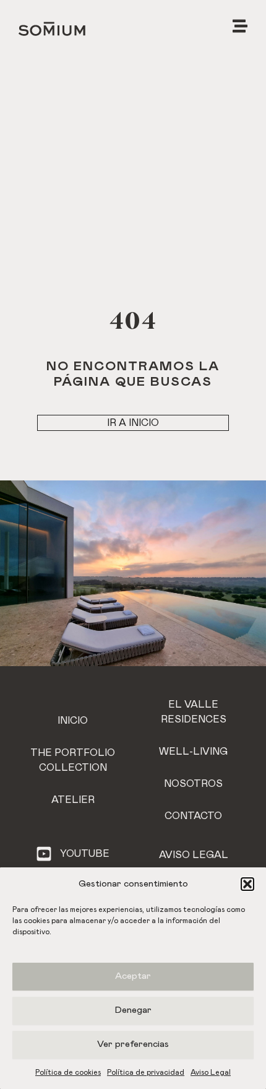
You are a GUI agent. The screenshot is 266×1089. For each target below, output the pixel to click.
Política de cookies (68, 1072)
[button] (247, 884)
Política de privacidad (145, 1072)
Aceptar (133, 976)
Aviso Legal (211, 1072)
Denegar (133, 1010)
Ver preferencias (133, 1044)
